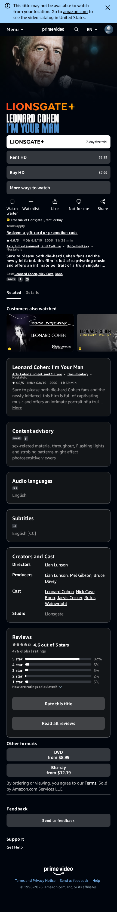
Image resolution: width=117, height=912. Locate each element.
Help (96, 880)
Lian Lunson (56, 565)
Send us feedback (74, 880)
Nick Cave (45, 274)
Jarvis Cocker (69, 597)
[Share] (102, 201)
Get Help (15, 847)
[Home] (53, 29)
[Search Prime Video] (76, 29)
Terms (90, 783)
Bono (59, 274)
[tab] (14, 292)
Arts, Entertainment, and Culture (34, 246)
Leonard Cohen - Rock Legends (40, 333)
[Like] (55, 201)
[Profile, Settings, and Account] (109, 29)
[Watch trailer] (12, 201)
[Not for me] (79, 201)
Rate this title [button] (58, 703)
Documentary (78, 246)
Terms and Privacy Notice (35, 880)
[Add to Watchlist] (31, 201)
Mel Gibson (80, 575)
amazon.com (75, 11)
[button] (37, 686)
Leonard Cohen (25, 274)
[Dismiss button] (107, 8)
